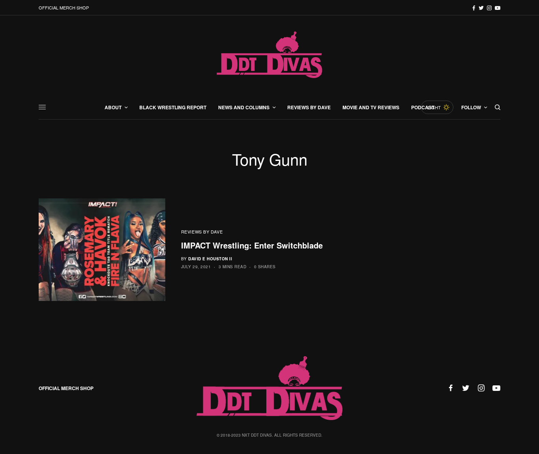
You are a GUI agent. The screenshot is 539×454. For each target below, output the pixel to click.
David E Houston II (210, 259)
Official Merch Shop (64, 7)
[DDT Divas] (269, 55)
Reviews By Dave (202, 231)
